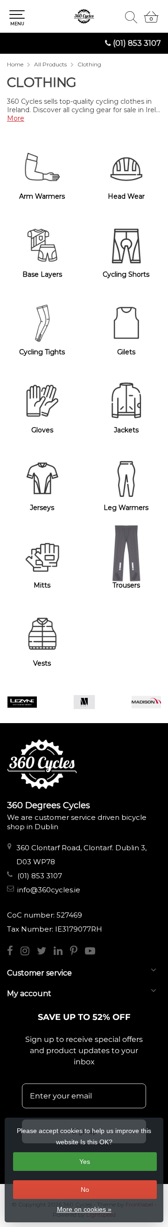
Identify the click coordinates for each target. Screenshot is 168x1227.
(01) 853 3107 (137, 43)
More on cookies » (84, 1209)
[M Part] (84, 702)
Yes (84, 1161)
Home (15, 64)
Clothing (89, 64)
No (85, 1189)
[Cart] (151, 21)
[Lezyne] (22, 702)
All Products (50, 64)
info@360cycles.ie (48, 889)
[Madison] (146, 702)
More (15, 118)
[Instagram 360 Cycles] (29, 951)
